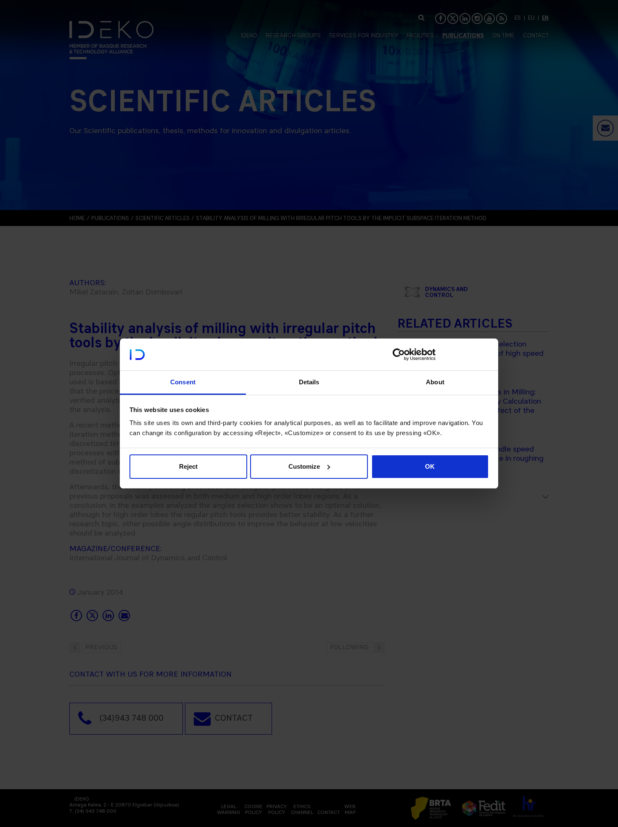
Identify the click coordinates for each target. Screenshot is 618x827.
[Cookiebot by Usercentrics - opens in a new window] (399, 354)
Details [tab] (309, 382)
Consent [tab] (182, 382)
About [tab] (435, 382)
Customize (304, 466)
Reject (188, 466)
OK (430, 466)
